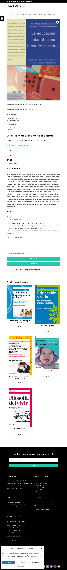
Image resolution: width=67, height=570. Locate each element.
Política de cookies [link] (21, 566)
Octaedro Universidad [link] (42, 483)
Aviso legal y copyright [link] (14, 502)
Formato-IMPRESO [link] (22, 14)
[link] (2, 18)
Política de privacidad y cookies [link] (16, 505)
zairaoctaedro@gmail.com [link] (14, 537)
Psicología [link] (39, 490)
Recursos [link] (17, 153)
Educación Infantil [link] (41, 485)
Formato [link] (13, 14)
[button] (41, 548)
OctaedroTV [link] (39, 492)
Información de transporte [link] (15, 507)
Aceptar (9, 562)
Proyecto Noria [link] (40, 487)
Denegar (22, 562)
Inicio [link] (8, 14)
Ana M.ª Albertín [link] (11, 145)
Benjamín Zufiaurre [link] (23, 145)
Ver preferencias (36, 562)
